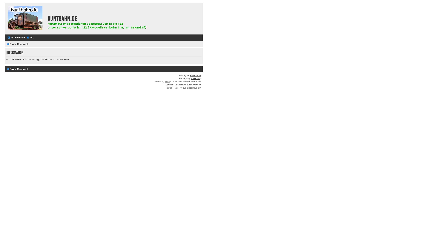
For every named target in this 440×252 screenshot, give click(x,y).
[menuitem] (16, 38)
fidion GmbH (195, 75)
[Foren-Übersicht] (25, 18)
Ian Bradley (196, 78)
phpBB (167, 81)
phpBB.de (197, 85)
